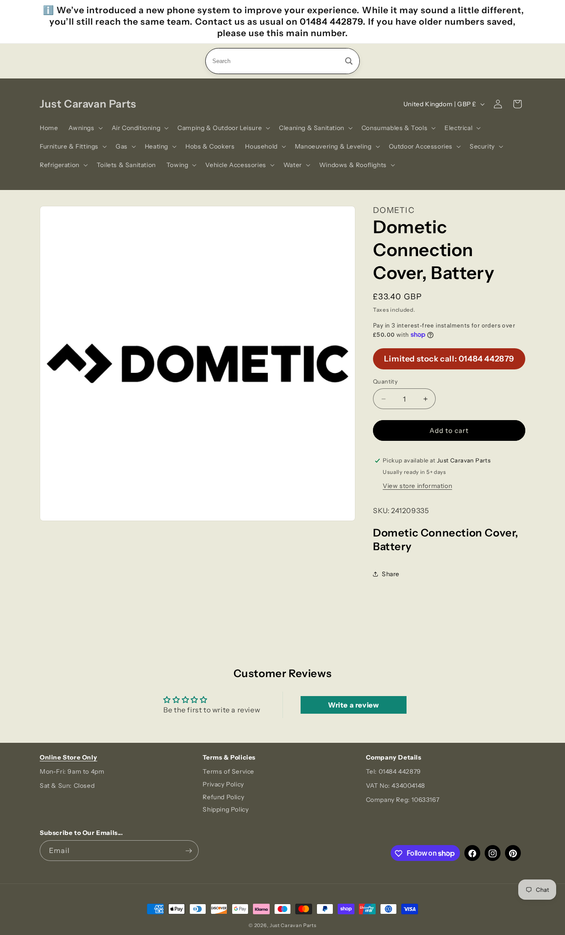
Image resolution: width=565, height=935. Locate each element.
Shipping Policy (226, 810)
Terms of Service (228, 771)
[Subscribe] (188, 851)
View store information (417, 486)
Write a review (353, 704)
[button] (84, 128)
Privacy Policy (223, 784)
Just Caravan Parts (293, 925)
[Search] (349, 61)
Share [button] (390, 574)
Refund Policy (223, 797)
